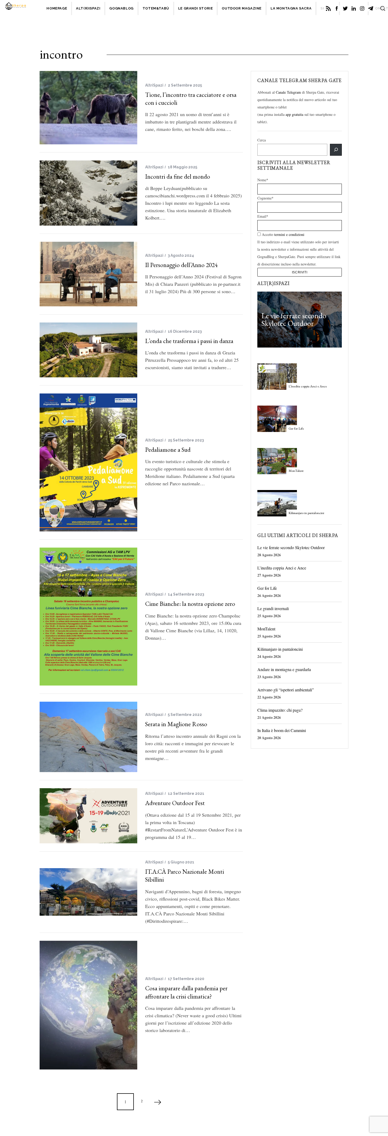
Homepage (56, 8)
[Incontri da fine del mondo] (88, 193)
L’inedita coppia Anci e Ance (307, 386)
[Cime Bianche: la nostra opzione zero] (88, 617)
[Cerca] (336, 150)
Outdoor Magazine (242, 8)
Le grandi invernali (273, 608)
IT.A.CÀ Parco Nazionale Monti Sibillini (184, 875)
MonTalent (296, 471)
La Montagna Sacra (291, 8)
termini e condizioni (289, 234)
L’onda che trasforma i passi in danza (189, 341)
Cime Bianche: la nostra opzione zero (190, 604)
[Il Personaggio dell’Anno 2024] (88, 274)
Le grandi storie (195, 8)
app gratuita (294, 114)
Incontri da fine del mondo (177, 176)
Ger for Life (296, 428)
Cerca (261, 139)
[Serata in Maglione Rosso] (88, 737)
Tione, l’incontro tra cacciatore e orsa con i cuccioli (190, 99)
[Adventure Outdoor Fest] (88, 815)
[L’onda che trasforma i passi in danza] (88, 349)
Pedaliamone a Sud (168, 449)
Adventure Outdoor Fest (175, 803)
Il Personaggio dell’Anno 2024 (181, 265)
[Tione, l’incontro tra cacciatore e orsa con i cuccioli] (88, 107)
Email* (262, 216)
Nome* (262, 179)
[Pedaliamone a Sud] (88, 462)
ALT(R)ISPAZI (88, 8)
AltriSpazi (154, 85)
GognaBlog (121, 8)
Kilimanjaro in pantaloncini (306, 513)
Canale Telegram (288, 92)
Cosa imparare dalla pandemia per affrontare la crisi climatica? (186, 992)
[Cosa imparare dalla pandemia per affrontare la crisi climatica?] (88, 1005)
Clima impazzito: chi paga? (279, 710)
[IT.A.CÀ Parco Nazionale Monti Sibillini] (88, 892)
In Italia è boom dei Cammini (281, 730)
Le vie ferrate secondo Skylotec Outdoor (293, 319)
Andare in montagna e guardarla (284, 669)
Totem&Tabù (156, 8)
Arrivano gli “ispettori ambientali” (285, 689)
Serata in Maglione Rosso (176, 724)
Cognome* (265, 198)
